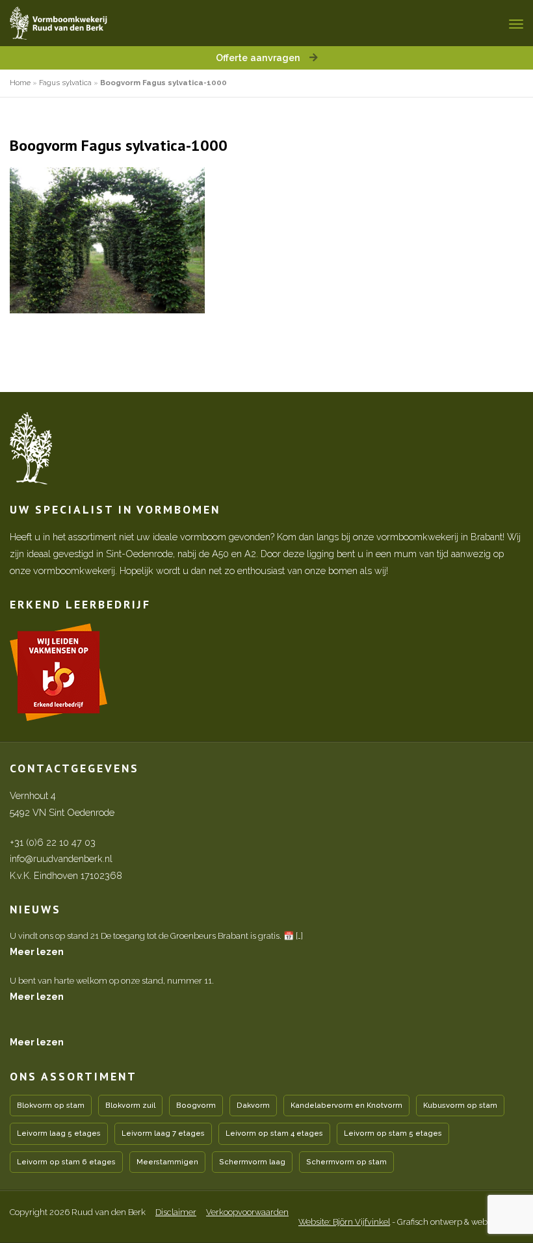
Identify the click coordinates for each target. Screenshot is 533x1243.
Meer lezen (37, 951)
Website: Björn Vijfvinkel (344, 1222)
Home (20, 82)
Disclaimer (175, 1212)
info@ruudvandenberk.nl (61, 858)
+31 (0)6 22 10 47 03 (53, 842)
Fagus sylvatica (65, 82)
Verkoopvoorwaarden (247, 1212)
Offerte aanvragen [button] (259, 57)
